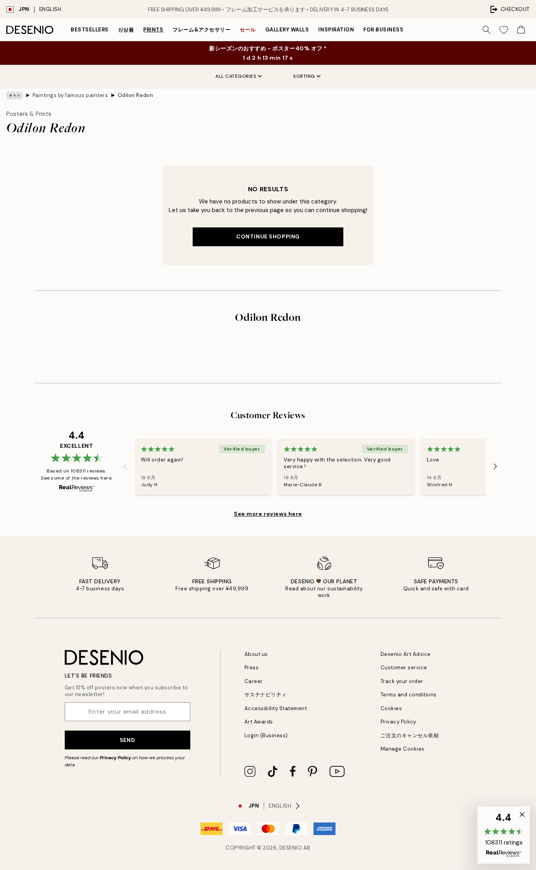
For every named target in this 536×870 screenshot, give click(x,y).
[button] (504, 835)
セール (248, 29)
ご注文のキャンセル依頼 (410, 735)
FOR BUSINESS (383, 29)
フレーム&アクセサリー (201, 29)
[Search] (486, 30)
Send (127, 740)
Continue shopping (268, 236)
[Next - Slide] (495, 466)
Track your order (402, 681)
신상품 (126, 29)
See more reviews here (268, 513)
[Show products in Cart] (521, 29)
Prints (153, 29)
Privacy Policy (115, 758)
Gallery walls (287, 29)
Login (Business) (266, 735)
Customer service (404, 667)
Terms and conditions (409, 694)
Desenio (290, 847)
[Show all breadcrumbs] (14, 95)
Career (253, 681)
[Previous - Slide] (125, 466)
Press (251, 667)
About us (256, 654)
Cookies (391, 708)
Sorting (304, 76)
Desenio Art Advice (406, 654)
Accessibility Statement (275, 708)
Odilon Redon (135, 95)
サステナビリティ (265, 694)
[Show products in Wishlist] (503, 29)
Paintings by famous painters (70, 95)
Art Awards (258, 721)
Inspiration (336, 29)
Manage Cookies (403, 748)
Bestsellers (90, 29)
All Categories (235, 76)
